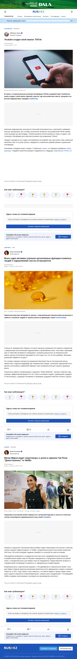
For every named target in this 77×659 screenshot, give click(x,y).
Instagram (64, 236)
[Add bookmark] (68, 430)
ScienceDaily (61, 317)
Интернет (46, 16)
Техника (19, 16)
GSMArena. (34, 99)
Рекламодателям (65, 648)
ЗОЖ (13, 247)
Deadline (47, 517)
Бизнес (63, 16)
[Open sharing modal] (48, 429)
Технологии (8, 16)
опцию (44, 148)
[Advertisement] (38, 114)
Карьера (13, 447)
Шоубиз (6, 447)
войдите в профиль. (60, 219)
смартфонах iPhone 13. (63, 151)
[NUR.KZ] (38, 11)
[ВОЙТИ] (72, 12)
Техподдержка (55, 16)
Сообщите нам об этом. (33, 181)
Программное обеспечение (32, 16)
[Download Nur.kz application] (38, 4)
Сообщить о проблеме (48, 648)
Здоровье (7, 247)
